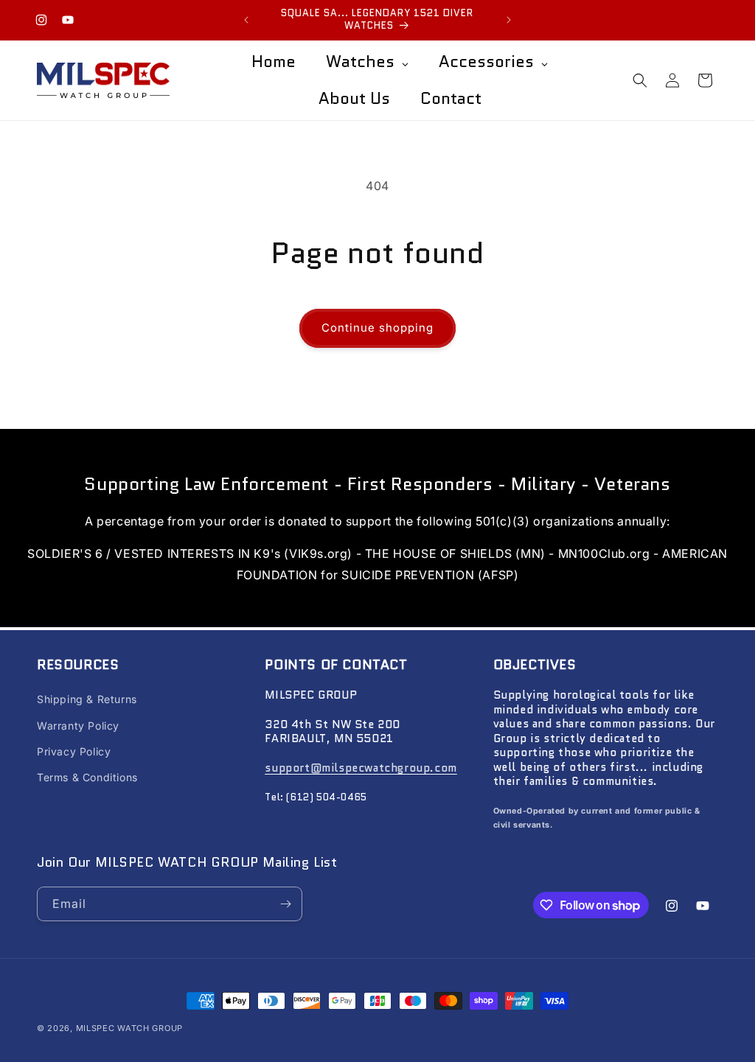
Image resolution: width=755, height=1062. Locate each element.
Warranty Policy (78, 725)
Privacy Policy (74, 751)
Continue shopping (377, 328)
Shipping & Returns (87, 699)
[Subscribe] (285, 904)
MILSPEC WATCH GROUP (129, 1028)
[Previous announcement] (246, 20)
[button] (640, 80)
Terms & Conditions (87, 777)
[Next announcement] (509, 20)
